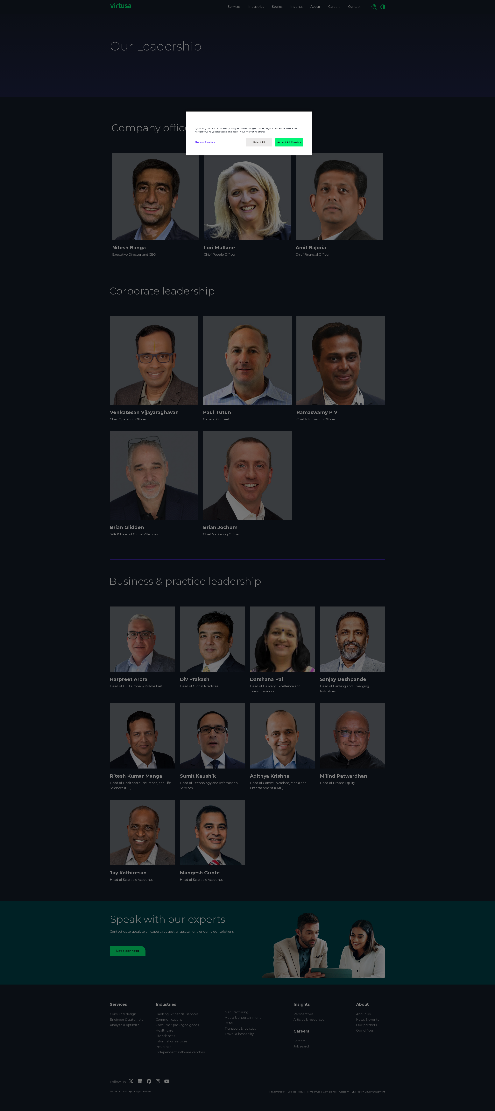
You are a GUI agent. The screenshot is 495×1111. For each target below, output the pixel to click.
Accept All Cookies (289, 142)
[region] (249, 133)
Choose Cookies (205, 142)
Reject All (259, 142)
